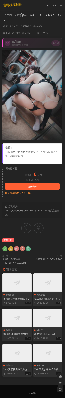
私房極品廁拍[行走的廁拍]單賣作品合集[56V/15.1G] (47, 298)
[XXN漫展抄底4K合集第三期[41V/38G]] (17, 353)
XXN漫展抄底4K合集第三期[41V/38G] (17, 369)
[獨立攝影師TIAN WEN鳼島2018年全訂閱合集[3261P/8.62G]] (47, 318)
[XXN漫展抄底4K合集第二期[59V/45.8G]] (47, 353)
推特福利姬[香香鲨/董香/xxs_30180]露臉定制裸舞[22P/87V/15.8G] (17, 334)
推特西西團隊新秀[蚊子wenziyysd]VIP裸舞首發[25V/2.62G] (17, 298)
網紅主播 (8, 240)
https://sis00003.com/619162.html (24, 210)
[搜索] (48, 4)
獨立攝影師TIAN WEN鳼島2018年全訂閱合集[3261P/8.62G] (47, 334)
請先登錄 (32, 186)
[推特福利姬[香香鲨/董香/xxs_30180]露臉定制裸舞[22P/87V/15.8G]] (17, 318)
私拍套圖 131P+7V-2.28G (49, 259)
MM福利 (32, 393)
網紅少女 (27, 26)
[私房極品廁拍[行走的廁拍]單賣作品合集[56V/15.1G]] (47, 282)
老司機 (12, 5)
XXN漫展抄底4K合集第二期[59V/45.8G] (47, 369)
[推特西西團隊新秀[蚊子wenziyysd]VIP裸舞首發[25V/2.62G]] (17, 282)
